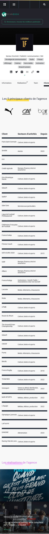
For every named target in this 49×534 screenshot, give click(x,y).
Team (36, 83)
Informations (6, 83)
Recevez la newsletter (34, 4)
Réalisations (22, 83)
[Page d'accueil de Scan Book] (24, 14)
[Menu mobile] (4, 4)
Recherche (44, 4)
